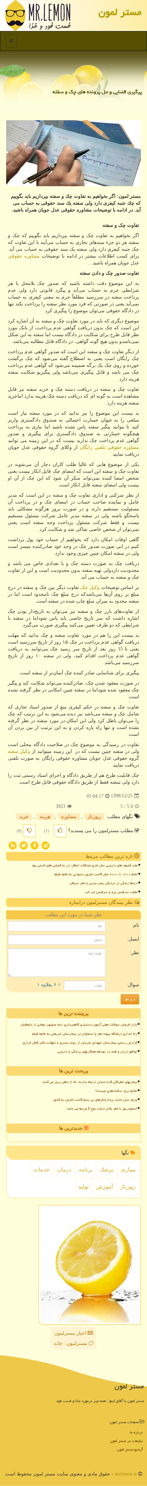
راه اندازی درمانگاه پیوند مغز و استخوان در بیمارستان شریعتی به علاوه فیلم (84, 1033)
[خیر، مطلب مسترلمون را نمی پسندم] (29, 830)
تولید (83, 1186)
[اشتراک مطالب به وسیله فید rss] (12, 845)
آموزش (104, 1186)
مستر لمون (120, 12)
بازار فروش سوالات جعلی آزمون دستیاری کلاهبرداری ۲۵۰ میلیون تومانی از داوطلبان (79, 1024)
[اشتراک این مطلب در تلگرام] (45, 845)
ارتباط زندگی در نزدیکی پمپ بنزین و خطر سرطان (104, 883)
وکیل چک (89, 587)
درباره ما (136, 1432)
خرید (24, 816)
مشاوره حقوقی (24, 256)
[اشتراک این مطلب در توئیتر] (23, 845)
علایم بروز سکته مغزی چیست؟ (116, 1090)
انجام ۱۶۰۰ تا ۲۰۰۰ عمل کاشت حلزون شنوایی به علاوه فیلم (96, 874)
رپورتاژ (94, 816)
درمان (64, 1169)
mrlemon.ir (126, 1473)
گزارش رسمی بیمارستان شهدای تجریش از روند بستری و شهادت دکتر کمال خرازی (80, 1042)
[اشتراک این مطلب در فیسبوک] (34, 845)
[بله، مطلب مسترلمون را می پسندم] (60, 830)
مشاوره (69, 816)
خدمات (42, 1169)
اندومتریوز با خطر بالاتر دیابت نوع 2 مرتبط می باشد (102, 1108)
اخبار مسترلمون (71, 1333)
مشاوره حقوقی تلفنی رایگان (109, 447)
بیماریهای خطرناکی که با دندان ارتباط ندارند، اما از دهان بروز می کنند (89, 1081)
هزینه (45, 816)
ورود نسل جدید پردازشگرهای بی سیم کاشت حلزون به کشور (95, 1099)
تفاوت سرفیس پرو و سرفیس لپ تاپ (111, 892)
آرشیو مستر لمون (130, 1449)
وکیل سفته (19, 751)
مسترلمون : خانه (71, 1343)
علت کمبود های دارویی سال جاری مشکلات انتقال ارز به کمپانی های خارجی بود (85, 865)
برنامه (85, 1169)
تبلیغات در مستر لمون (126, 1440)
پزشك (106, 1169)
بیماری (128, 1169)
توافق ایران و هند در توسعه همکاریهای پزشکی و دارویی (97, 1051)
